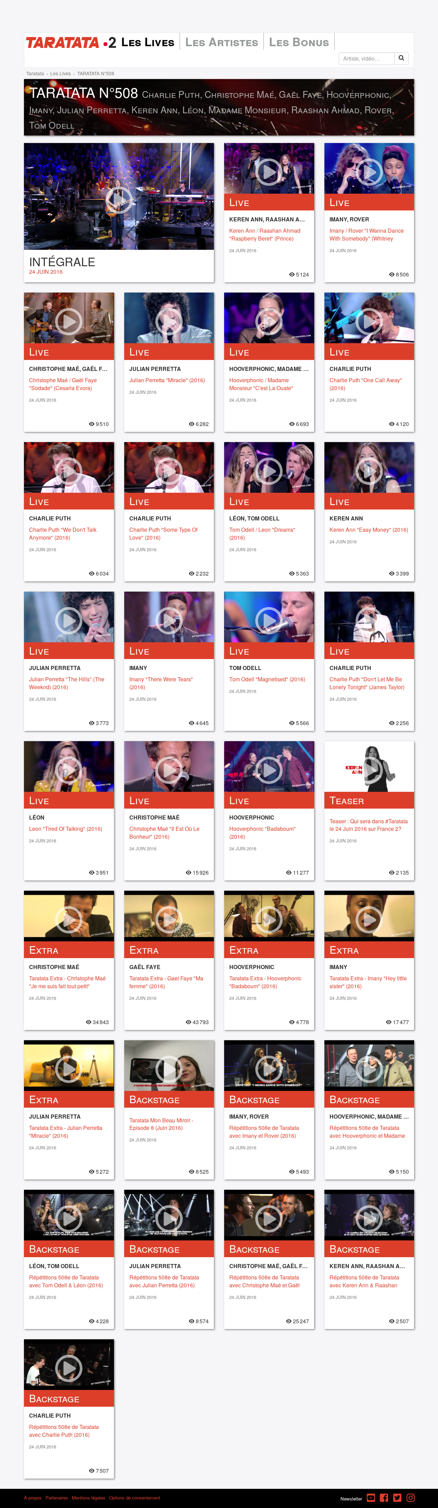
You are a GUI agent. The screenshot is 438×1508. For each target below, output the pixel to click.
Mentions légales (88, 1497)
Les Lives (148, 41)
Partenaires (57, 1497)
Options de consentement (134, 1497)
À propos (33, 1497)
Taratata (35, 73)
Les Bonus (299, 41)
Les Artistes (221, 41)
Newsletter (351, 1498)
